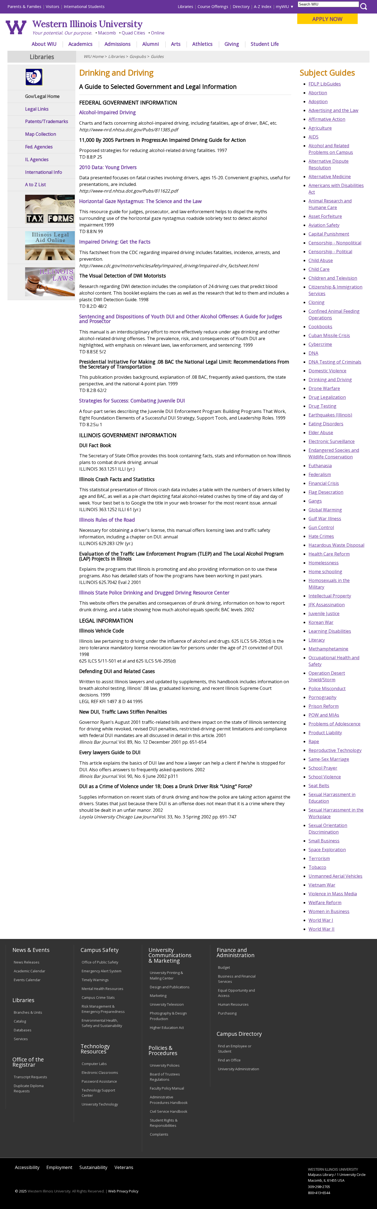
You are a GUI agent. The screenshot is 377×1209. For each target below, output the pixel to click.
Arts (175, 44)
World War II (321, 929)
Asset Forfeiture (325, 216)
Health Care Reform (329, 554)
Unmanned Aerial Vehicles (335, 876)
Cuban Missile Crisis (329, 335)
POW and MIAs (324, 715)
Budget (224, 967)
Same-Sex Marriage (329, 759)
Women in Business (329, 911)
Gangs (315, 501)
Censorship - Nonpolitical (335, 243)
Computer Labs (94, 1063)
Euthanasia (320, 466)
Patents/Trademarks (46, 121)
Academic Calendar (29, 970)
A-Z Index (263, 6)
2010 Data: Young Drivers (108, 167)
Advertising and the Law (333, 110)
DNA (313, 353)
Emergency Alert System (101, 970)
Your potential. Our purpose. (62, 33)
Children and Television (333, 278)
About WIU (44, 44)
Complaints (159, 1134)
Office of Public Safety (100, 962)
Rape (314, 741)
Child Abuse (321, 260)
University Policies (165, 1065)
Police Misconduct (327, 688)
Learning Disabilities (330, 631)
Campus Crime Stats (98, 997)
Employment (59, 1167)
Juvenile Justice (324, 613)
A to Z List (35, 184)
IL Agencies (37, 159)
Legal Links (37, 109)
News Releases (26, 962)
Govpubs (137, 56)
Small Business (324, 841)
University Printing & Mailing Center (166, 975)
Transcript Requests (30, 1076)
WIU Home (93, 56)
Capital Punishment (329, 234)
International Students (84, 6)
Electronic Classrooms (100, 1072)
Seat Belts (319, 786)
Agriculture (320, 128)
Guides (157, 56)
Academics (80, 44)
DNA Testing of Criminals (335, 362)
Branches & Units (28, 1012)
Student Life (265, 44)
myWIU (282, 6)
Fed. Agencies (39, 147)
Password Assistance (99, 1081)
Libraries (185, 6)
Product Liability (325, 733)
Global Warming (325, 510)
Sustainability (93, 1167)
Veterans (124, 1167)
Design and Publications (170, 986)
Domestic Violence (327, 371)
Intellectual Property (330, 596)
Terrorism (319, 858)
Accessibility (27, 1167)
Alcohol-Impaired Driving (107, 112)
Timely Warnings (95, 979)
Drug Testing (322, 406)
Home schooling (325, 572)
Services (21, 1038)
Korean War (321, 622)
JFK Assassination (327, 605)
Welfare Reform (325, 903)
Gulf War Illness (325, 519)
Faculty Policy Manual (167, 1088)
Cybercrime (320, 344)
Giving (232, 44)
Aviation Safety (324, 225)
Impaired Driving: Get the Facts (114, 241)
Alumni (150, 44)
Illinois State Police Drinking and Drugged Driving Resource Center (154, 592)
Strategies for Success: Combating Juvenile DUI (132, 400)
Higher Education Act (167, 1027)
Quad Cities (133, 33)
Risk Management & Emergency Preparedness (103, 1009)
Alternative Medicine (330, 177)
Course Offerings (213, 6)
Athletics (202, 44)
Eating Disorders (326, 424)
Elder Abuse (321, 432)
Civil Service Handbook (168, 1111)
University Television (167, 1004)
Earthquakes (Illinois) (330, 415)
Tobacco (317, 867)
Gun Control (321, 527)
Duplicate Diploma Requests (29, 1088)
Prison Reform (324, 706)
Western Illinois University (87, 24)
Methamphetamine (328, 649)
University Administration (238, 1068)
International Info (43, 172)
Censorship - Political (330, 252)
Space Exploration (327, 850)
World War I (321, 920)
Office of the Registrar (28, 1062)
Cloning (317, 302)
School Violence (325, 777)
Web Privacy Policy (123, 1191)
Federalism (320, 474)
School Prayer (323, 768)
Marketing (158, 995)
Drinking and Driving (330, 380)
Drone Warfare (324, 388)
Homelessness (324, 563)
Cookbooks (320, 327)
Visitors (52, 6)
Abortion (318, 93)
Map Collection (40, 134)
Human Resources (233, 1004)
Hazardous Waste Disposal (336, 545)
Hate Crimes (321, 536)
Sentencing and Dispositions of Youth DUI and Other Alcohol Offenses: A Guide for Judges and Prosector (180, 319)
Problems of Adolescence (334, 724)
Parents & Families (24, 6)
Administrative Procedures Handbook (169, 1100)
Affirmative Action (327, 119)
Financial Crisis (324, 483)
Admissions (118, 44)
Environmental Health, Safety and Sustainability (102, 1023)
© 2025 (21, 1191)
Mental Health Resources (102, 988)
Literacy (317, 640)
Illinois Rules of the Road (107, 519)
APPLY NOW (327, 19)
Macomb (107, 33)
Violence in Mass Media (333, 894)
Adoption (318, 101)
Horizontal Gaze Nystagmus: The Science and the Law (140, 201)
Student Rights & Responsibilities (163, 1123)
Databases (22, 1029)
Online (157, 33)
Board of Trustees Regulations (165, 1077)
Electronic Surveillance (332, 441)
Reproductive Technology (335, 750)
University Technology (100, 1104)
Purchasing (227, 1013)
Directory (241, 6)
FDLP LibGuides (325, 84)
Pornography (322, 697)
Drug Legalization (327, 397)
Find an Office (229, 1060)
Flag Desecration (326, 492)
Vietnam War (322, 885)
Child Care (319, 269)
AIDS (313, 137)
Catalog (20, 1021)
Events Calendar (27, 979)
